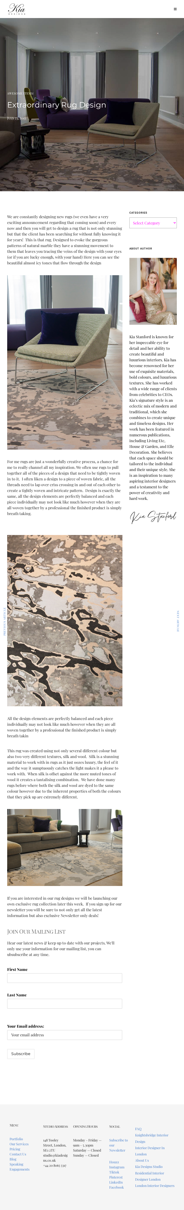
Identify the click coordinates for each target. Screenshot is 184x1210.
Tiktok (114, 1172)
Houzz (114, 1162)
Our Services (19, 1144)
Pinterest (116, 1177)
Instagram (116, 1167)
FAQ (138, 1129)
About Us (142, 1160)
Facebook (116, 1187)
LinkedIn (116, 1182)
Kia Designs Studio (149, 1166)
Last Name (17, 994)
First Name (17, 969)
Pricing (15, 1149)
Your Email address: (25, 1026)
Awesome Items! (20, 93)
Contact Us (18, 1154)
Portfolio (16, 1139)
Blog (13, 1159)
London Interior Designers (154, 1185)
